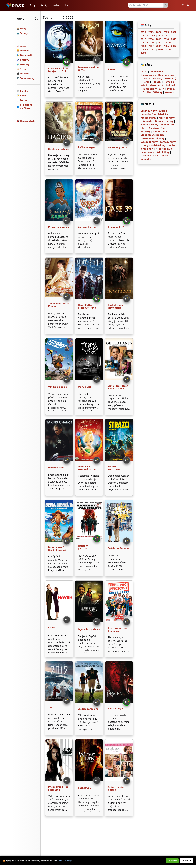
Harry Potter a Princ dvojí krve (87, 306)
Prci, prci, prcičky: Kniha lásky (118, 629)
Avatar (112, 69)
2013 (173, 39)
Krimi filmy (163, 152)
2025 (151, 32)
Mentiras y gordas (118, 147)
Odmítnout (186, 860)
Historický (170, 78)
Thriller (147, 92)
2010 (160, 42)
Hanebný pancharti (83, 547)
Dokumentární (166, 75)
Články (24, 91)
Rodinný (170, 85)
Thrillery (145, 131)
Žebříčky (25, 46)
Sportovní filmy (158, 128)
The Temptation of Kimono (58, 305)
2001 (160, 49)
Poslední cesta (56, 467)
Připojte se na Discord (26, 106)
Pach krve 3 (84, 787)
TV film (171, 88)
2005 (166, 46)
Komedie (169, 81)
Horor (146, 81)
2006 (158, 46)
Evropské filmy (149, 141)
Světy (23, 69)
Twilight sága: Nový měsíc (116, 306)
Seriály (44, 5)
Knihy (56, 5)
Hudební (156, 81)
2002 (152, 49)
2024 (158, 32)
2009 (168, 42)
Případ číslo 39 (116, 227)
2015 (158, 39)
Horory (169, 121)
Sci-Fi (156, 155)
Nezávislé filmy (149, 124)
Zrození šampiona (88, 708)
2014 (166, 39)
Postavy (24, 59)
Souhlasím (172, 860)
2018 (168, 35)
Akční (144, 71)
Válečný (157, 92)
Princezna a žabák (58, 227)
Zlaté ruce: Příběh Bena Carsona (118, 387)
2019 (160, 35)
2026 (143, 32)
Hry (66, 5)
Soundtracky (27, 78)
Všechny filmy (149, 110)
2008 (143, 46)
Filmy (32, 5)
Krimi (144, 85)
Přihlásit (186, 5)
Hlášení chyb (27, 121)
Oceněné (146, 155)
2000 (168, 49)
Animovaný (156, 71)
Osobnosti (26, 55)
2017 (143, 39)
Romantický (150, 88)
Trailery (24, 73)
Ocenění (24, 50)
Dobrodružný (148, 75)
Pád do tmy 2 (115, 708)
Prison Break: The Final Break (58, 788)
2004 (173, 46)
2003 (145, 49)
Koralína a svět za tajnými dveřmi (58, 70)
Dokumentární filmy (152, 138)
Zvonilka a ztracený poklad (87, 468)
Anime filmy (160, 131)
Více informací (65, 860)
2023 (166, 32)
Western (169, 92)
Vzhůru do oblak (57, 386)
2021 (145, 35)
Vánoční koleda (87, 227)
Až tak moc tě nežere (116, 788)
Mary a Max (84, 386)
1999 (143, 52)
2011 (152, 42)
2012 (50, 707)
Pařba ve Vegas (86, 147)
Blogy (23, 95)
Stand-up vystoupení (153, 135)
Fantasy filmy (168, 141)
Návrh (51, 627)
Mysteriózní (156, 85)
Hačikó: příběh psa (58, 149)
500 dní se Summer (119, 548)
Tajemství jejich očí (89, 629)
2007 (151, 46)
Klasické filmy (167, 117)
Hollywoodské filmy (154, 145)
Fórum (24, 100)
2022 (173, 32)
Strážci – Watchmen (114, 468)
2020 (152, 35)
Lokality (24, 64)
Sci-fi (161, 88)
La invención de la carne (88, 68)
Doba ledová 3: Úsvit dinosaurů (57, 549)
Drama (147, 78)
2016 (151, 39)
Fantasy (157, 78)
